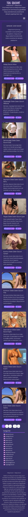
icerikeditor (20, 78)
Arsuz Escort (8, 438)
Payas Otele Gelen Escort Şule (14, 216)
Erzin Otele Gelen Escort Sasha (12, 407)
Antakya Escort (9, 436)
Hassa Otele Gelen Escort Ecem (12, 368)
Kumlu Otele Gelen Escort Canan (12, 252)
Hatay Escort (8, 450)
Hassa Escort (8, 448)
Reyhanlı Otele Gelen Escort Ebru (13, 180)
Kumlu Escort (9, 456)
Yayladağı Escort (9, 464)
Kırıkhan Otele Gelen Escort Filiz (13, 291)
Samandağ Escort (10, 462)
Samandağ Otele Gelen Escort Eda (11, 141)
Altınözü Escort (9, 434)
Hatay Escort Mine (9, 64)
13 (15, 426)
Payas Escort (8, 458)
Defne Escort (8, 442)
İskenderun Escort (10, 452)
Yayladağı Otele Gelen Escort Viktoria (13, 102)
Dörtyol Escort (9, 444)
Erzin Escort (8, 446)
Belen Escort (8, 440)
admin (19, 117)
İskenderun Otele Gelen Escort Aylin (11, 331)
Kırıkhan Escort (9, 454)
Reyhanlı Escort (9, 460)
